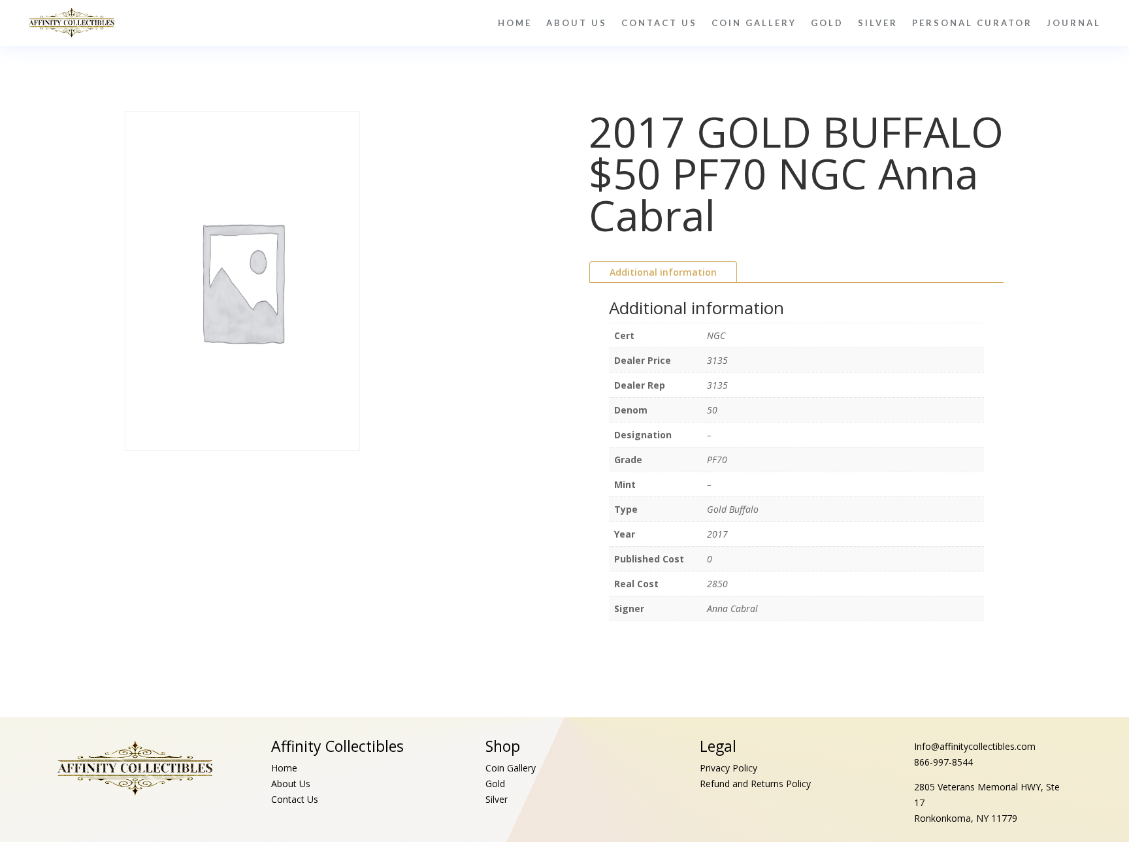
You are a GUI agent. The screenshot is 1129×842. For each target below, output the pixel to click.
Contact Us (659, 23)
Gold (827, 23)
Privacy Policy (728, 768)
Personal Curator (972, 23)
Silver (878, 23)
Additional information (663, 272)
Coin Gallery (754, 23)
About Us (576, 23)
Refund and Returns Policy (755, 783)
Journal (1074, 23)
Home (515, 23)
